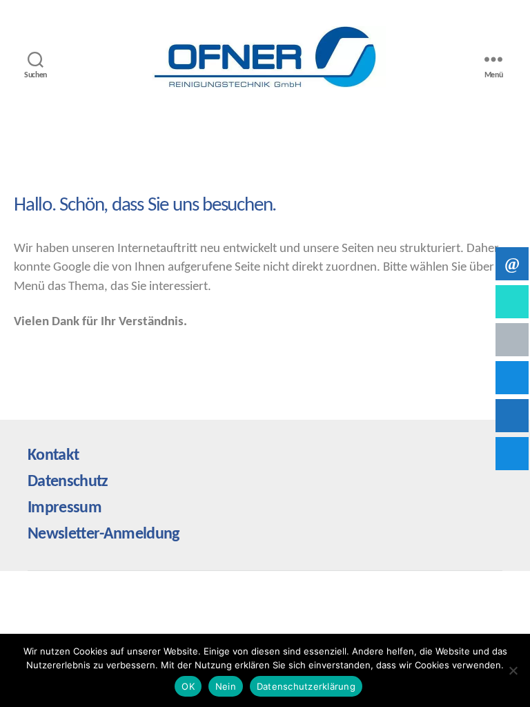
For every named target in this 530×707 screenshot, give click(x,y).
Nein (225, 686)
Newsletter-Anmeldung (103, 534)
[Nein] (513, 670)
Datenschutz (68, 482)
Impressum (64, 508)
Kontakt (53, 455)
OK (188, 686)
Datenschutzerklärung (306, 686)
